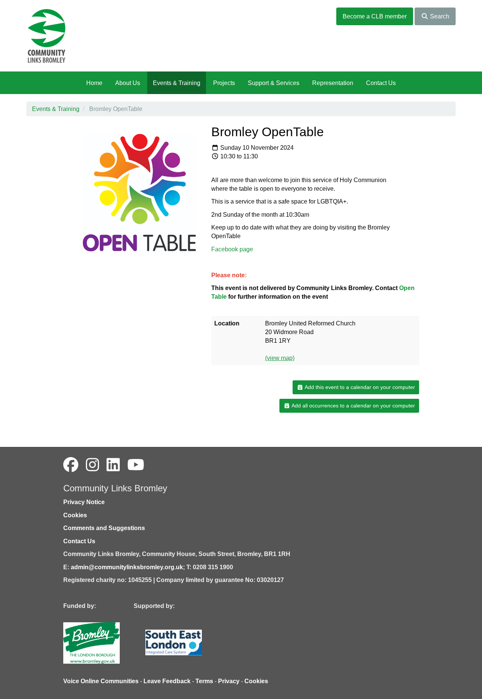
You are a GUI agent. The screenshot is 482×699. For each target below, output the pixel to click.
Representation (332, 83)
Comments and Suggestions (104, 528)
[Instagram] (92, 465)
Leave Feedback (167, 681)
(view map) (279, 358)
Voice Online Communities (101, 681)
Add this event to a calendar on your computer (359, 387)
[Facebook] (70, 465)
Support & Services (273, 83)
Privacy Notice (84, 502)
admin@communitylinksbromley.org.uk (127, 567)
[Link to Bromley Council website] (102, 642)
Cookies (75, 515)
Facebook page (232, 249)
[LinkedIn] (113, 465)
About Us (127, 83)
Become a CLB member (375, 16)
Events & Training (176, 83)
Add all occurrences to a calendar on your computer (352, 406)
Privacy (228, 681)
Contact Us (381, 83)
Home (94, 83)
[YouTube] (135, 465)
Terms (204, 681)
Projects (224, 83)
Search (439, 16)
